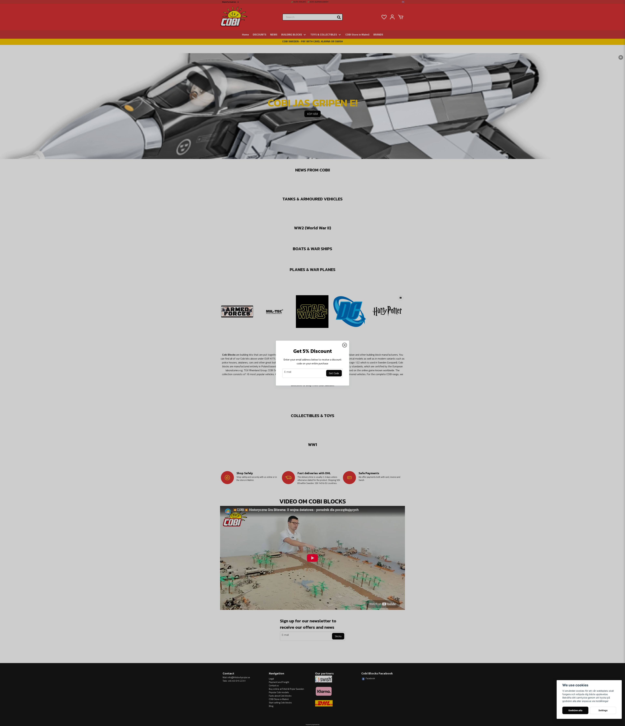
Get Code (334, 373)
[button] (344, 345)
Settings (603, 710)
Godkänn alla (575, 710)
